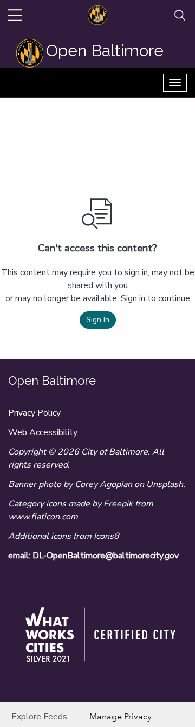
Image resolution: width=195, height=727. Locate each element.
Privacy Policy (34, 413)
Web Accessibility (42, 432)
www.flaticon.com (43, 517)
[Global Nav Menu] (15, 15)
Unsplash (164, 484)
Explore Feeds (39, 717)
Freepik (118, 504)
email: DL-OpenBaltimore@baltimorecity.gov (93, 556)
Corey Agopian (103, 484)
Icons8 (106, 536)
